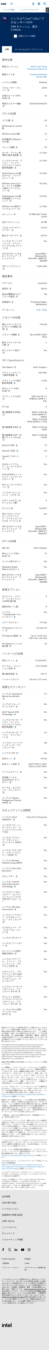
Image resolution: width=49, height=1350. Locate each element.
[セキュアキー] (16, 876)
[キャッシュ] (14, 214)
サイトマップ (8, 1233)
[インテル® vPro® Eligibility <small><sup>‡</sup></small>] (13, 819)
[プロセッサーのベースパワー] (12, 230)
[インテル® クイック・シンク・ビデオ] (18, 495)
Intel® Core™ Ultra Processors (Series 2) (37, 67)
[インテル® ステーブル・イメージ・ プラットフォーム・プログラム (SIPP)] (16, 966)
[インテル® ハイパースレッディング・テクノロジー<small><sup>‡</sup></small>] (13, 747)
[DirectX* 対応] (16, 445)
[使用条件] (12, 302)
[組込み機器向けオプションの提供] (16, 296)
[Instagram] (29, 1250)
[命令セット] (14, 758)
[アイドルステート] (20, 772)
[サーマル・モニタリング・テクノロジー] (3, 792)
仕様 (7, 49)
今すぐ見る (41, 310)
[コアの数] (12, 120)
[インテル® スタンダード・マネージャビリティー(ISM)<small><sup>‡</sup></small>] (15, 855)
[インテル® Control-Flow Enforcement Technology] (14, 886)
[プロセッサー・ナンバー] (8, 90)
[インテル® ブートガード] (6, 946)
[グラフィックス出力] (3, 399)
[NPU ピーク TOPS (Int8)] (9, 556)
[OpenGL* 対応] (17, 451)
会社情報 (6, 1196)
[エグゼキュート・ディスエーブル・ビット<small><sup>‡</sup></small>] (6, 932)
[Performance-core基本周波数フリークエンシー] (10, 201)
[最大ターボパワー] (20, 235)
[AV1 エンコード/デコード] (8, 487)
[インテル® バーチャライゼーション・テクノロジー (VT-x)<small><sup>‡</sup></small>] (19, 991)
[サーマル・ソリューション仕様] (14, 668)
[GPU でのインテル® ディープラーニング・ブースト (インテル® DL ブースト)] (19, 521)
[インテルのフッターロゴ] (7, 1325)
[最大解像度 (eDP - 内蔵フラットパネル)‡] (3, 440)
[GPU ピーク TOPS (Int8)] (9, 391)
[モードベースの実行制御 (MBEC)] (15, 953)
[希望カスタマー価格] (3, 106)
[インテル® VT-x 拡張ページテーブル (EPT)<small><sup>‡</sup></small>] (9, 1014)
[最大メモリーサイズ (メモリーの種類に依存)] (6, 329)
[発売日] (10, 289)
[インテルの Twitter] (9, 1250)
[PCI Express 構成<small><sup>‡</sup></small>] (20, 636)
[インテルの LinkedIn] (16, 1250)
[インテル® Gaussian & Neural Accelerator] (3, 698)
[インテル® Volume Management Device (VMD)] (9, 803)
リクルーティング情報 (12, 1239)
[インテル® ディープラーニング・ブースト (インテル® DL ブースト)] (6, 248)
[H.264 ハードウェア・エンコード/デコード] (8, 469)
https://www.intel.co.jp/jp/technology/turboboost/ (19, 1155)
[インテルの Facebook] (3, 1250)
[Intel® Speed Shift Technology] (14, 714)
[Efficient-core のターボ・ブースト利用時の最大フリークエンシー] (8, 190)
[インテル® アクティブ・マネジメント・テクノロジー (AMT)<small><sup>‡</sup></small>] (3, 845)
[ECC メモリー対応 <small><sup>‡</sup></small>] (3, 353)
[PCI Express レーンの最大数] (10, 646)
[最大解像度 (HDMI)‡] (3, 414)
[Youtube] (22, 1250)
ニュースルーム (9, 1227)
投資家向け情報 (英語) (12, 1215)
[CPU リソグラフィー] (3, 269)
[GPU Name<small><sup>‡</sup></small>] (14, 367)
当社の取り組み (9, 1202)
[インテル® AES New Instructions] (15, 909)
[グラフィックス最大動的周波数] (14, 383)
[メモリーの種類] (18, 334)
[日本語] (39, 3)
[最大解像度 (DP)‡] (20, 427)
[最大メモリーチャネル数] (8, 345)
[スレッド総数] (16, 147)
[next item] (47, 9)
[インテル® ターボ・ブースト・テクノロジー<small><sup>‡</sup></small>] (6, 737)
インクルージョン (10, 1209)
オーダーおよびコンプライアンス (28, 49)
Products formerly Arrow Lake (38, 75)
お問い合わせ (8, 1221)
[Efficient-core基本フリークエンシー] (18, 209)
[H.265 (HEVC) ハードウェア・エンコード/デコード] (12, 479)
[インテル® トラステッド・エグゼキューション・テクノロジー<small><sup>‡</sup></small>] (3, 922)
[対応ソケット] (16, 660)
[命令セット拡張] (18, 764)
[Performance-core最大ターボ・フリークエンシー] (12, 178)
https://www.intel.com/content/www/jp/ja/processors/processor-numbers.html (23, 1095)
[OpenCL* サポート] (3, 459)
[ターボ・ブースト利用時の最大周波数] (20, 155)
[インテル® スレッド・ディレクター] (16, 706)
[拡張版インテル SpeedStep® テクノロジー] (10, 782)
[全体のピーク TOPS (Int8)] (9, 98)
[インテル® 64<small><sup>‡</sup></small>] (17, 753)
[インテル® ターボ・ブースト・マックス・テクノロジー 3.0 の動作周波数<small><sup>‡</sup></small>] (15, 168)
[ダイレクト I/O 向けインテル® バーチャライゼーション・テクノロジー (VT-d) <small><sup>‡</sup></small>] (20, 1004)
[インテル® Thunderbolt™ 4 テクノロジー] (14, 617)
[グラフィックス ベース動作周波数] (16, 375)
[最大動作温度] (16, 674)
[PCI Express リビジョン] (6, 630)
